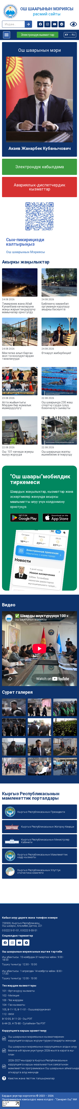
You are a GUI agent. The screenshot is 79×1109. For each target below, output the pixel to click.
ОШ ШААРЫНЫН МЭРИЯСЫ (46, 8)
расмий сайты (47, 14)
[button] (6, 34)
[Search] (28, 24)
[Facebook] (40, 24)
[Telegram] (62, 24)
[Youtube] (54, 24)
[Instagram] (47, 24)
